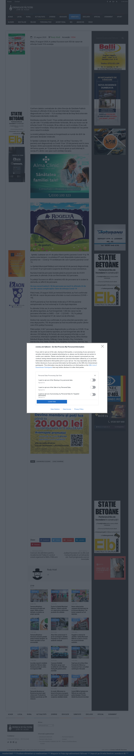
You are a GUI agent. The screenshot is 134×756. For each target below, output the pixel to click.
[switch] (93, 380)
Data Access (67, 409)
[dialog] (67, 378)
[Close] (103, 347)
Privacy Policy (78, 409)
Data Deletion (55, 409)
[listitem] (67, 375)
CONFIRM (52, 402)
